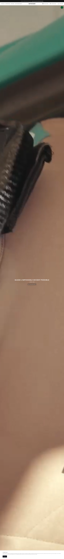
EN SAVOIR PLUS (32, 284)
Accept (4, 556)
